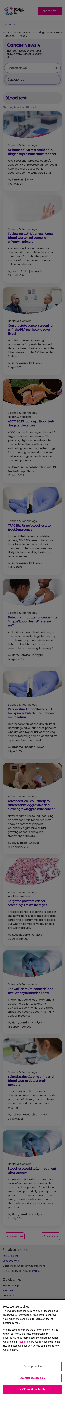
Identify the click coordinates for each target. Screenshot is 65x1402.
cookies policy (25, 1342)
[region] (32, 1350)
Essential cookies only (32, 1378)
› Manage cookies (32, 1366)
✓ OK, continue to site (33, 1389)
